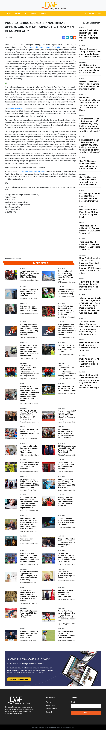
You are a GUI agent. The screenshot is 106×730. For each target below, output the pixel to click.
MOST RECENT (21, 14)
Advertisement (51, 709)
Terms (48, 702)
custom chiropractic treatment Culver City (45, 47)
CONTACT (43, 14)
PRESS (33, 14)
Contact (49, 712)
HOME (9, 14)
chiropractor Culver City (16, 109)
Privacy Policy (51, 705)
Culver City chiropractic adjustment (33, 172)
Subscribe (86, 713)
